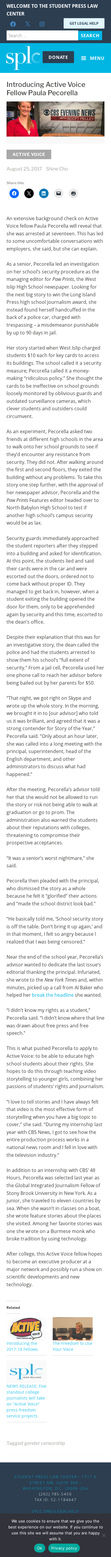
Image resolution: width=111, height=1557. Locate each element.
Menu (96, 58)
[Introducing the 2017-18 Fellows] (27, 1328)
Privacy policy (64, 1548)
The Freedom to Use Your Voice (72, 1346)
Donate (58, 57)
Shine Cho (57, 169)
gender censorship (44, 1443)
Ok (39, 1548)
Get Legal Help (84, 23)
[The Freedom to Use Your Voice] (73, 1328)
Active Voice (28, 154)
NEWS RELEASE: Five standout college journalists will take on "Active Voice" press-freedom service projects (26, 1401)
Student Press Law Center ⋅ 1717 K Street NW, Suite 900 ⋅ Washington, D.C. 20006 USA (55, 1482)
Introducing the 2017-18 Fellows (22, 1346)
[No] (104, 1535)
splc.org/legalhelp (55, 1511)
